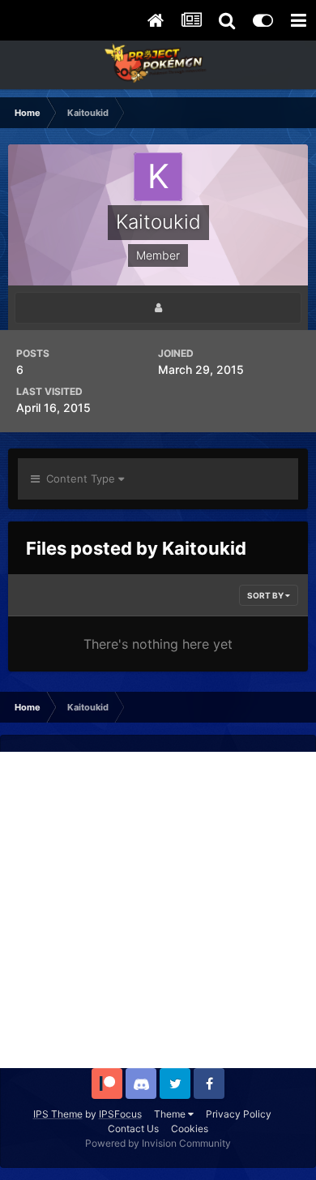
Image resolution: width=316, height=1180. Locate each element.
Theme (171, 1114)
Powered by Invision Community (158, 1143)
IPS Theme (58, 1114)
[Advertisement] (158, 910)
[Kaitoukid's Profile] (158, 308)
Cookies (189, 1128)
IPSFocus (120, 1114)
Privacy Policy (238, 1114)
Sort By (266, 595)
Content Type (79, 478)
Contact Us (133, 1128)
